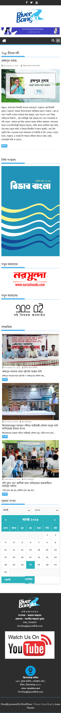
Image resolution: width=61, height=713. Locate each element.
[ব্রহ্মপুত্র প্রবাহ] (30, 85)
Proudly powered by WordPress (16, 704)
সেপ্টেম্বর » (28, 581)
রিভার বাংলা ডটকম (30, 368)
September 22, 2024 (12, 479)
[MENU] (58, 40)
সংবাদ (5, 379)
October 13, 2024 (11, 422)
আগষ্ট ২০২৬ (30, 519)
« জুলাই (7, 580)
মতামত (4, 146)
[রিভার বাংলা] (4, 40)
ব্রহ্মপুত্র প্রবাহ (9, 60)
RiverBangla (26, 422)
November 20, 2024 (12, 368)
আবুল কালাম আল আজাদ (31, 66)
